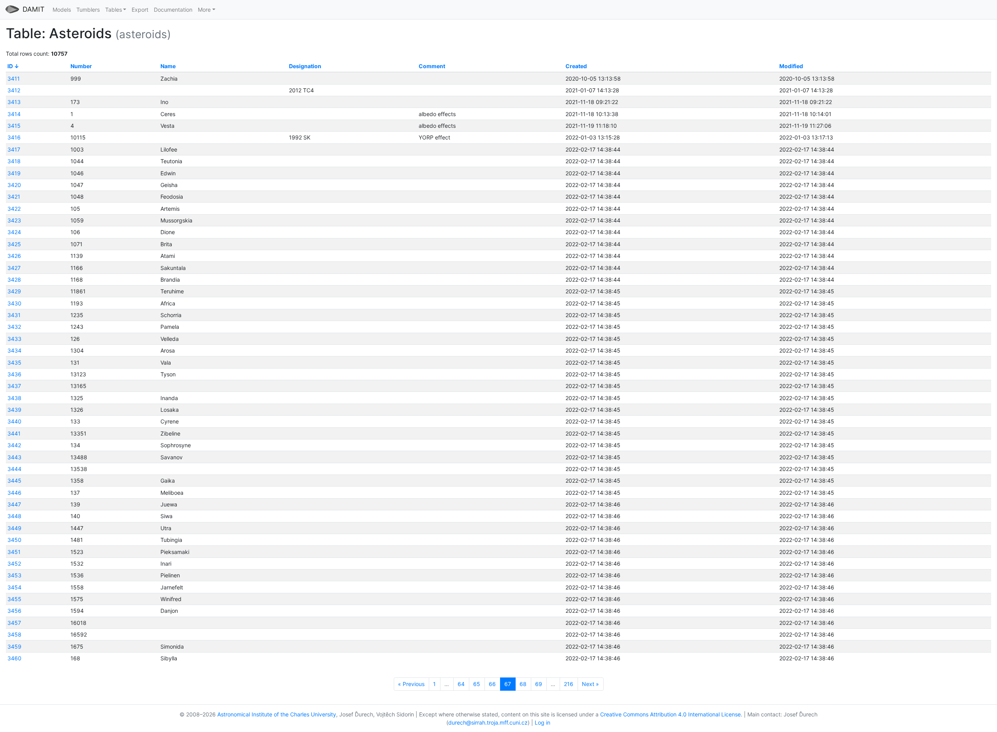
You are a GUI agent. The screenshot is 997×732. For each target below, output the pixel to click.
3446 (14, 492)
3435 (14, 362)
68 (523, 684)
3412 (13, 90)
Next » (590, 684)
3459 (14, 646)
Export (140, 9)
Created (576, 66)
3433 (14, 338)
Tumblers (88, 9)
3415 (14, 125)
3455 (14, 599)
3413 (14, 102)
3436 (14, 374)
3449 (14, 528)
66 (492, 684)
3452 (14, 563)
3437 (14, 386)
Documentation (173, 9)
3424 (14, 232)
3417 (13, 149)
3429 (14, 291)
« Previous (411, 684)
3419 (14, 173)
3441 (14, 433)
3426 (14, 255)
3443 (14, 457)
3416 (14, 137)
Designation (305, 66)
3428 (14, 279)
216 (568, 684)
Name (168, 66)
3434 (14, 350)
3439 (14, 409)
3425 (14, 244)
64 (461, 684)
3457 (14, 622)
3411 (13, 78)
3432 (14, 326)
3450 (14, 539)
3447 (14, 504)
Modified (791, 66)
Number (81, 66)
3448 (14, 516)
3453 (14, 575)
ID (10, 66)
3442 (14, 445)
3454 (14, 587)
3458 (14, 634)
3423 (14, 220)
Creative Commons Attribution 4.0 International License (670, 714)
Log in (542, 722)
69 (538, 684)
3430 (14, 303)
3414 (14, 114)
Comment (432, 66)
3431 (14, 315)
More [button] (204, 9)
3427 (14, 268)
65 (476, 684)
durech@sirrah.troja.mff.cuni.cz (488, 722)
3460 (14, 658)
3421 (13, 196)
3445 (14, 480)
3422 (14, 208)
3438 (14, 398)
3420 (14, 185)
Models (62, 9)
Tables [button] (113, 9)
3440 (14, 421)
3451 (14, 552)
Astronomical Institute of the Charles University (276, 714)
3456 (14, 610)
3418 (14, 161)
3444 (14, 469)
